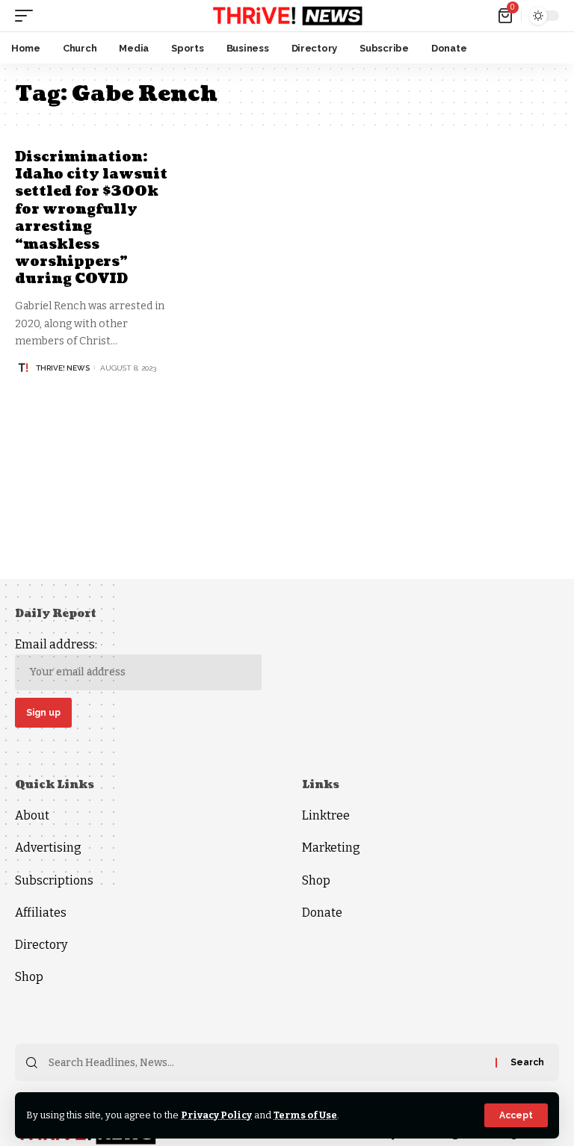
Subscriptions (54, 880)
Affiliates (41, 912)
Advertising (48, 847)
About (32, 815)
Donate (322, 912)
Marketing (331, 847)
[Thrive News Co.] (287, 15)
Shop (29, 977)
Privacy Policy (216, 1115)
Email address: (56, 644)
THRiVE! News (63, 368)
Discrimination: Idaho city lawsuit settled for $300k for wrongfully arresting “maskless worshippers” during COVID (91, 218)
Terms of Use (305, 1115)
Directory (41, 945)
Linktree (326, 815)
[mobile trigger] (27, 16)
